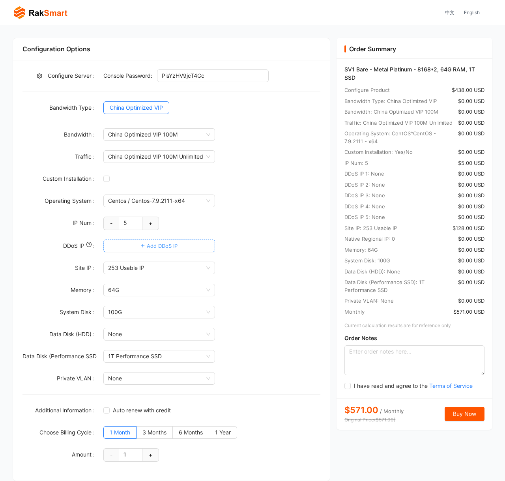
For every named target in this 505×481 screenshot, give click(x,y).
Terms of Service (451, 385)
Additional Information (63, 410)
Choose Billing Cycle (65, 432)
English (472, 12)
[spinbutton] (130, 223)
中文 (449, 12)
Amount (82, 454)
